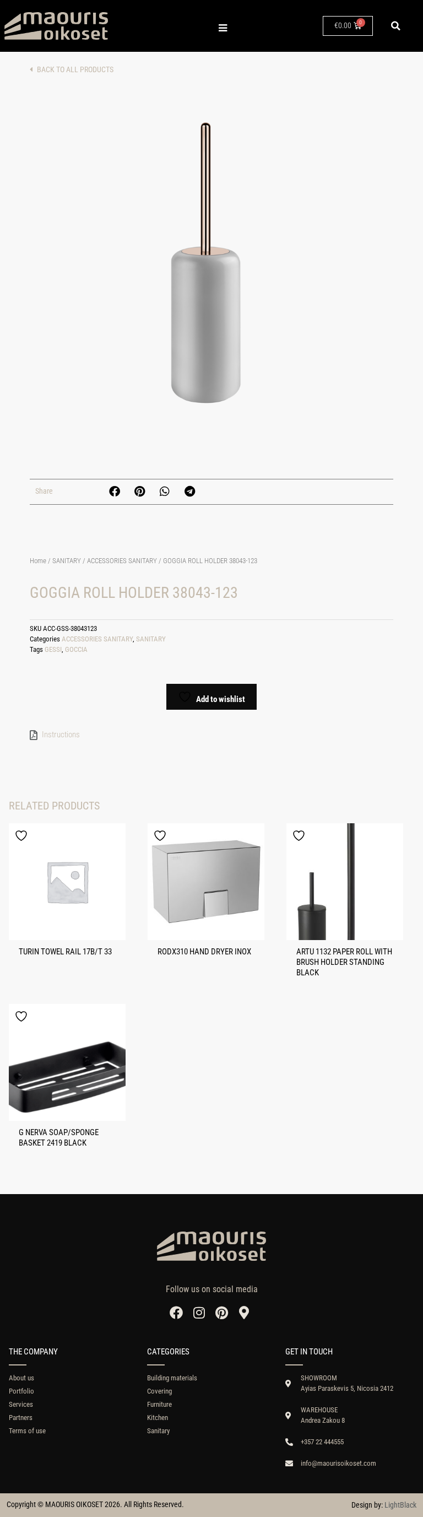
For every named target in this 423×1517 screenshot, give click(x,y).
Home (38, 561)
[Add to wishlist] (22, 836)
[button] (395, 26)
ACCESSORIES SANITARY (122, 561)
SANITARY (66, 561)
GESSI (53, 649)
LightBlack (400, 1504)
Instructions (61, 734)
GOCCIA (76, 649)
